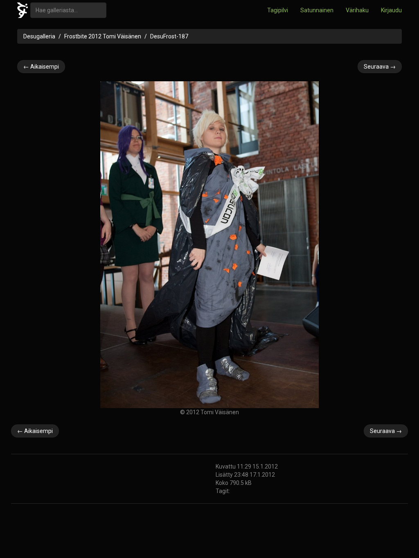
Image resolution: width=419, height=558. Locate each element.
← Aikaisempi (41, 66)
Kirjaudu (391, 10)
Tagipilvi (277, 10)
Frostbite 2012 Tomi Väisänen (102, 36)
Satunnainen (316, 10)
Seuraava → (380, 66)
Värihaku (357, 10)
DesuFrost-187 (169, 36)
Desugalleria (39, 36)
